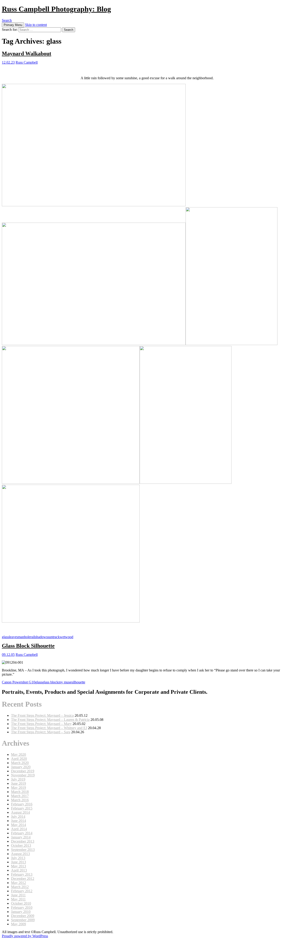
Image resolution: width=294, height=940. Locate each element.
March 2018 (20, 792)
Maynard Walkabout (26, 54)
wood (69, 637)
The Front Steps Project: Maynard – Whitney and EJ (49, 728)
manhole (24, 637)
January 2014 (21, 837)
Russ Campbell (27, 62)
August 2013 (20, 854)
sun (50, 637)
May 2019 (18, 788)
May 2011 (18, 899)
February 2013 (21, 874)
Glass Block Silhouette (28, 646)
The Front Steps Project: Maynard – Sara (40, 732)
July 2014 (18, 816)
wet (62, 637)
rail (32, 637)
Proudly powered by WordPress (25, 936)
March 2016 (20, 800)
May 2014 (18, 825)
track (56, 637)
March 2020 (20, 763)
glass (5, 637)
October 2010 (21, 903)
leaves (13, 637)
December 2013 (22, 841)
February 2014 (21, 833)
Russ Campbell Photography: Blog (56, 9)
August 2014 (20, 812)
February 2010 (21, 907)
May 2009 (18, 924)
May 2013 (18, 866)
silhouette (78, 682)
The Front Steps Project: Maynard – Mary (41, 724)
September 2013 (23, 850)
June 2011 (18, 895)
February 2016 (21, 804)
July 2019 (18, 779)
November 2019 (23, 775)
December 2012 (22, 879)
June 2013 (18, 862)
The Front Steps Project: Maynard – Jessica (42, 715)
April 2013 (19, 870)
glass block (50, 682)
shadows (41, 637)
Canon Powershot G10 (18, 682)
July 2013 (18, 858)
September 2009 (23, 920)
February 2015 (21, 808)
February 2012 (21, 891)
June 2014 (18, 821)
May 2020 (18, 754)
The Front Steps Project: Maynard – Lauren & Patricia (50, 720)
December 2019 (22, 771)
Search (7, 20)
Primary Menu (13, 25)
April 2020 (19, 759)
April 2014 (19, 829)
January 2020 (21, 767)
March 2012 (20, 887)
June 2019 (18, 783)
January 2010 (21, 912)
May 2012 (18, 883)
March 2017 (20, 796)
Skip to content (36, 25)
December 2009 (22, 916)
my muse (64, 682)
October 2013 (21, 845)
